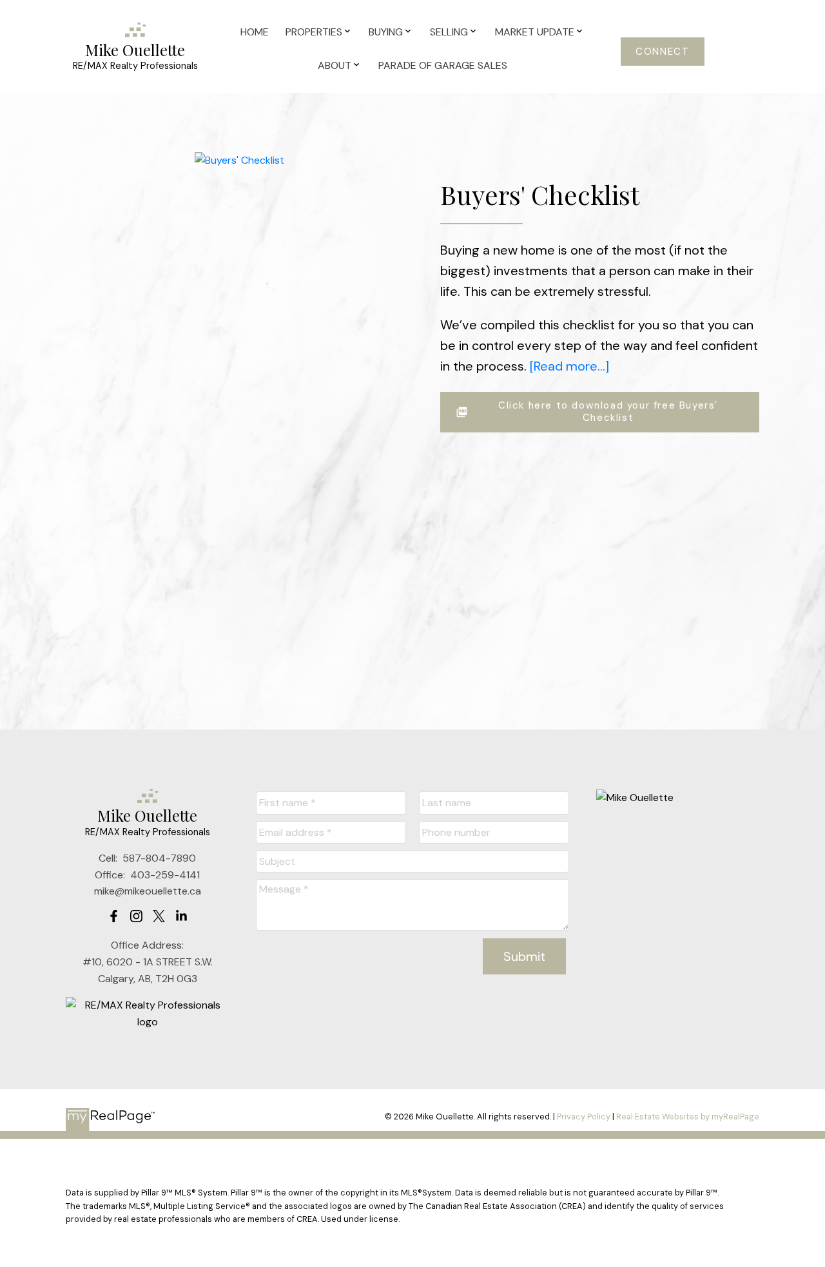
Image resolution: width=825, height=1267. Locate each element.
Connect (662, 52)
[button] (663, 51)
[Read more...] (569, 366)
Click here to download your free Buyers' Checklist (608, 412)
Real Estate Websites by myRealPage (687, 1116)
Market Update (534, 32)
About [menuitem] (334, 65)
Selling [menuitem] (449, 32)
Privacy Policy (583, 1116)
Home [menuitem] (254, 32)
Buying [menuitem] (386, 32)
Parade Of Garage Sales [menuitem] (442, 65)
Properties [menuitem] (314, 32)
